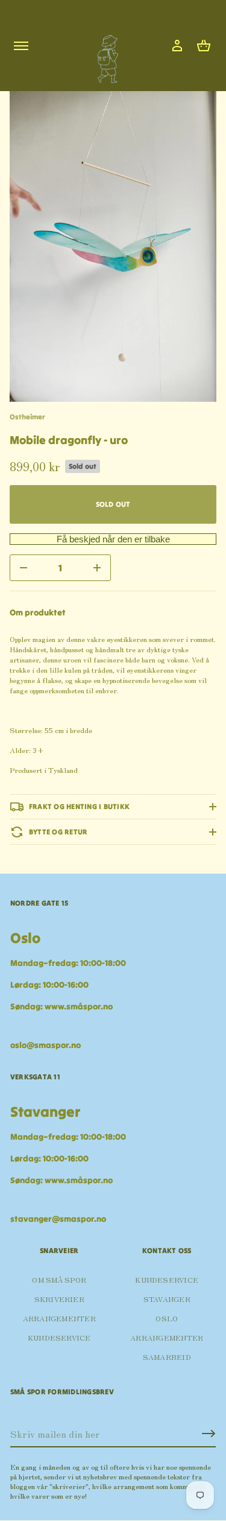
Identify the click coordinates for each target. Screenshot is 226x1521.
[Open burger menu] (21, 46)
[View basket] (203, 46)
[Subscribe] (208, 1433)
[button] (203, 46)
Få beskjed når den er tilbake (113, 539)
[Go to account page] (177, 46)
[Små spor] (104, 54)
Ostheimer (27, 416)
